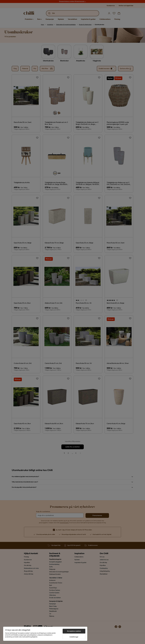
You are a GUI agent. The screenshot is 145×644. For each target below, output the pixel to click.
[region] (45, 634)
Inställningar (74, 637)
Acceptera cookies (74, 631)
